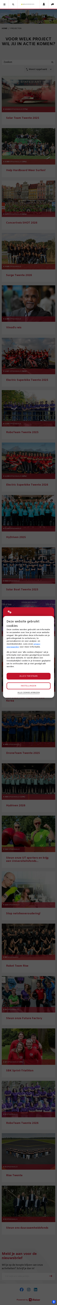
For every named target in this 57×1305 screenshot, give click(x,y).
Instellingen (28, 686)
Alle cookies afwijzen (29, 692)
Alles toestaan (28, 676)
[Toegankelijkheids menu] (54, 1302)
